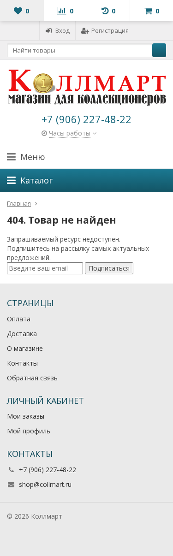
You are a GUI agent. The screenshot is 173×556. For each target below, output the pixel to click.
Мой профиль (28, 430)
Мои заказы (25, 416)
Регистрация (110, 30)
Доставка (22, 333)
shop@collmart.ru (45, 484)
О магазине (25, 348)
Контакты (22, 363)
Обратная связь (32, 377)
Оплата (18, 318)
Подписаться (109, 268)
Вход (62, 30)
